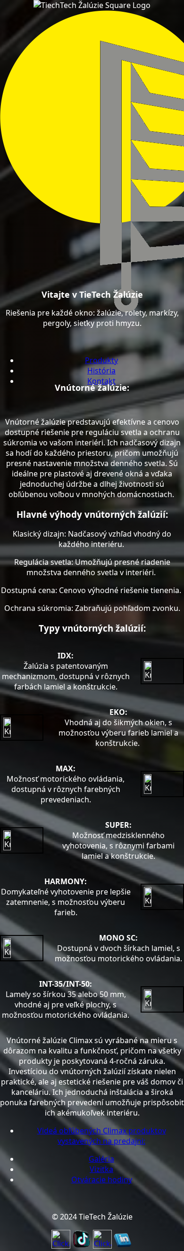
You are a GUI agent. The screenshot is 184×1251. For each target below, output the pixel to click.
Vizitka (101, 1169)
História (101, 370)
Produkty (101, 360)
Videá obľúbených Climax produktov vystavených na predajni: (101, 1135)
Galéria (101, 1159)
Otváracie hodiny (101, 1179)
